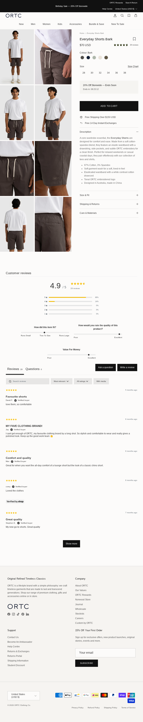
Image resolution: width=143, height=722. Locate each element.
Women (46, 24)
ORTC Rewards (116, 3)
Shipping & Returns (89, 204)
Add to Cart (109, 106)
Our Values (80, 590)
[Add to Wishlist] (134, 40)
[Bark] (106, 57)
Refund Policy (94, 708)
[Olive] (94, 57)
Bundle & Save (96, 24)
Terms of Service (128, 708)
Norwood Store (82, 599)
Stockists (79, 613)
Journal (79, 604)
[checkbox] (101, 381)
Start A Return (131, 3)
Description (85, 132)
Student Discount (16, 665)
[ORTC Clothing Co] (13, 15)
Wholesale (80, 609)
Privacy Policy (77, 708)
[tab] (33, 369)
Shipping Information (17, 660)
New (21, 24)
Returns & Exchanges (18, 651)
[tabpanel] (71, 464)
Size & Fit (84, 195)
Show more (71, 543)
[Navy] (88, 57)
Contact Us (13, 637)
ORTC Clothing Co (22, 705)
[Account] (114, 15)
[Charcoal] (82, 57)
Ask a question (105, 367)
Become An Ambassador (19, 642)
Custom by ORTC (84, 623)
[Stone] (100, 57)
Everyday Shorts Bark (95, 33)
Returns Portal (14, 656)
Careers (79, 618)
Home (82, 33)
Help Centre (107, 9)
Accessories (75, 24)
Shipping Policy (110, 708)
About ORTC (81, 585)
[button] (71, 297)
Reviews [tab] (15, 369)
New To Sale (117, 24)
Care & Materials (88, 213)
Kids (60, 24)
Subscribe (86, 663)
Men (33, 24)
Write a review (127, 367)
